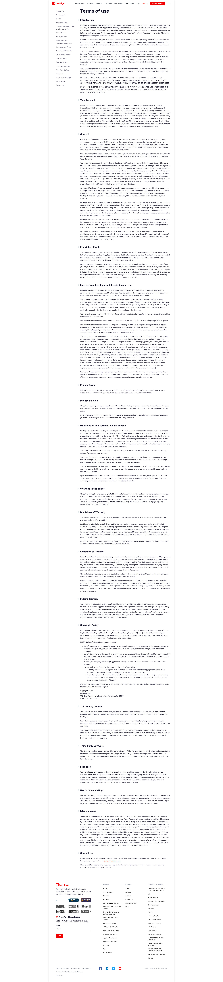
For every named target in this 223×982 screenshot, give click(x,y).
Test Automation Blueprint (157, 954)
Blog (127, 907)
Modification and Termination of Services (64, 42)
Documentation (153, 897)
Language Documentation (156, 901)
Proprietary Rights (62, 22)
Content (58, 19)
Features (99, 3)
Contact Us (60, 85)
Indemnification (61, 58)
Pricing (105, 888)
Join (59, 936)
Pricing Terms (60, 33)
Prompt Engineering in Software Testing (111, 913)
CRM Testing (152, 930)
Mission (128, 892)
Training (150, 958)
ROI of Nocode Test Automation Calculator (155, 950)
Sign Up (145, 3)
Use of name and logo (63, 78)
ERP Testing (118, 3)
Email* (58, 925)
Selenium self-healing (155, 934)
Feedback (59, 74)
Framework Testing (154, 923)
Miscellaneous (60, 81)
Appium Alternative (110, 938)
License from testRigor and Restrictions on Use (65, 28)
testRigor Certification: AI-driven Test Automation (157, 889)
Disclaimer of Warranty (64, 51)
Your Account (60, 15)
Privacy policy (75, 968)
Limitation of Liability (63, 55)
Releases (151, 908)
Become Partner (131, 903)
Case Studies (129, 3)
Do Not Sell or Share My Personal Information (69, 972)
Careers (128, 896)
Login (138, 3)
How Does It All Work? (111, 930)
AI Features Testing (110, 923)
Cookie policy (86, 968)
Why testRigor (80, 3)
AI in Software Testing (111, 903)
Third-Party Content (63, 66)
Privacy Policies (61, 37)
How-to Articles (153, 905)
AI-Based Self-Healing (110, 927)
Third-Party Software (63, 70)
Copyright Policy (61, 62)
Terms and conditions (62, 968)
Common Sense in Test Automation (156, 939)
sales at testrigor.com (112, 861)
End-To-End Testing (154, 919)
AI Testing (90, 3)
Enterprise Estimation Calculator (155, 944)
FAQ (149, 894)
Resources (108, 3)
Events (150, 912)
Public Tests (107, 952)
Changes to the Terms (63, 47)
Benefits (106, 899)
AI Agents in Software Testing (110, 918)
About (127, 888)
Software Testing (153, 916)
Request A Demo (157, 3)
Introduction (60, 11)
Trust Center (59, 975)
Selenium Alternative (110, 934)
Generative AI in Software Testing (112, 907)
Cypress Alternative (110, 941)
